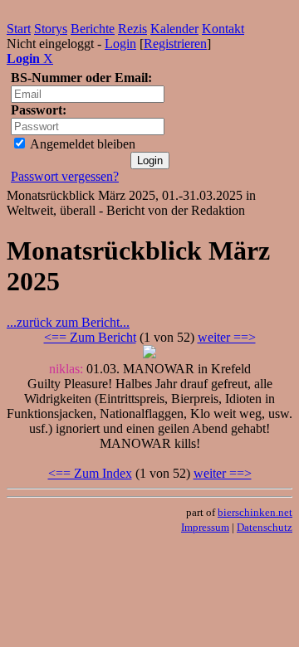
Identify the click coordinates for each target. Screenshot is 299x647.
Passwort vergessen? (65, 176)
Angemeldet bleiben (81, 144)
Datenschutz (264, 527)
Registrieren (175, 43)
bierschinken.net (255, 512)
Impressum (205, 527)
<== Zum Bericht (90, 337)
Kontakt (223, 29)
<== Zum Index (90, 473)
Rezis (132, 29)
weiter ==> (227, 337)
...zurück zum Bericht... (68, 322)
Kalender (174, 29)
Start (19, 29)
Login (120, 43)
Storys (50, 29)
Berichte (93, 29)
